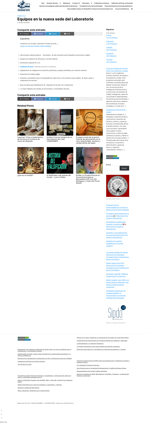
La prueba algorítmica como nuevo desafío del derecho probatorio (98, 346)
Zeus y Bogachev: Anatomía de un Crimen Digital (33, 390)
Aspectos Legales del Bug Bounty (28, 387)
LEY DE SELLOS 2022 (25, 364)
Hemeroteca (85, 3)
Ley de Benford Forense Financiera (88, 365)
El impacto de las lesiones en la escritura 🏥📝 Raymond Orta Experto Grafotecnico (117, 216)
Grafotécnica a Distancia (101, 3)
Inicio (42, 3)
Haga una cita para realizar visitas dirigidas (35, 46)
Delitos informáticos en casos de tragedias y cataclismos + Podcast (40, 384)
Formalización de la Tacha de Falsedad (91, 6)
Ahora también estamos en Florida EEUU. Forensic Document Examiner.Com (90, 9)
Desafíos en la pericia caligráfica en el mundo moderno (114, 243)
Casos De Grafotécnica (122, 9)
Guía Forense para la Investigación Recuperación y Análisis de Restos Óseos (101, 368)
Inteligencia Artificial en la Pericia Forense (31, 361)
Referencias (66, 3)
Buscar (108, 165)
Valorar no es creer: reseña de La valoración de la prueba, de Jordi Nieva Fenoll (103, 337)
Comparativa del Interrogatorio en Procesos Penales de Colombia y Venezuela (102, 340)
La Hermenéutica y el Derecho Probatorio (90, 343)
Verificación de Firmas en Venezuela (122, 3)
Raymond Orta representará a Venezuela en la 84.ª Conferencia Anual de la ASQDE (45, 358)
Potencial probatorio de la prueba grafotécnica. (119, 6)
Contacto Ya (76, 3)
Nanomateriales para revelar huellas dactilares (92, 371)
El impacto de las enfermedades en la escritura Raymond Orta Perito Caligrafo (117, 207)
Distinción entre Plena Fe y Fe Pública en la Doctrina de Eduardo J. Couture (101, 349)
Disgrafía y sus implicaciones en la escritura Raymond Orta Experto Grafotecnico (117, 235)
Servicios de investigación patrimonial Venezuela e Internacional (58, 6)
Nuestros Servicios (52, 3)
